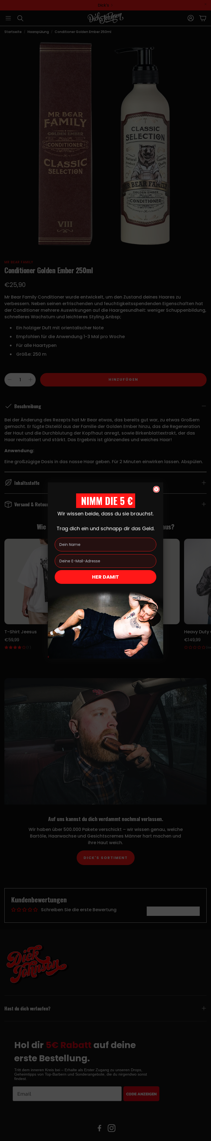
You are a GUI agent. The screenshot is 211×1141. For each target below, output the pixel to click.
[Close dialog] (156, 489)
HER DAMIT (105, 576)
